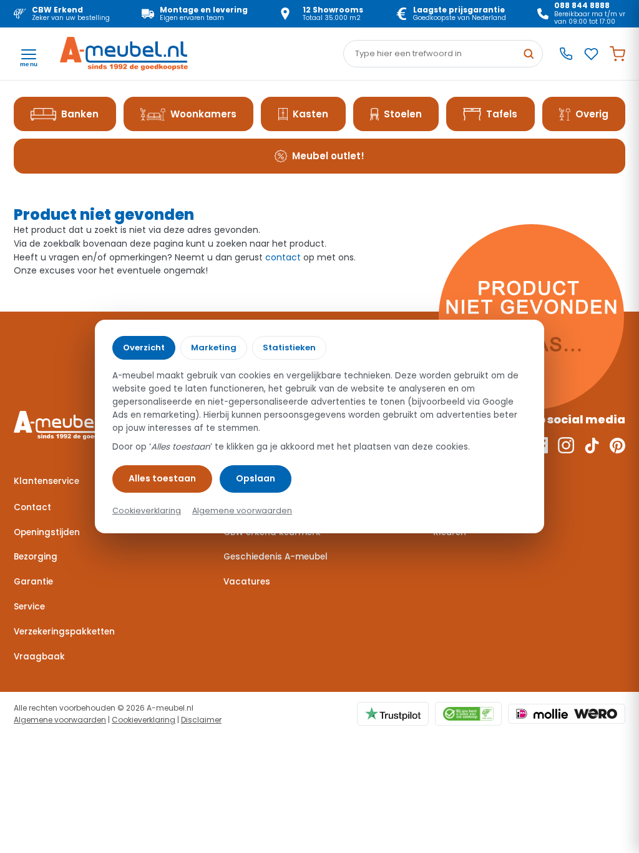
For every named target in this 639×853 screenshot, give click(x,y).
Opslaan (255, 478)
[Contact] (566, 54)
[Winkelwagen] (617, 54)
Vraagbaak (39, 657)
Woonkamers (203, 114)
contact (283, 257)
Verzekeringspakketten (64, 632)
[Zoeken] (528, 53)
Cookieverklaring (143, 719)
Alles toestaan (162, 478)
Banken (80, 114)
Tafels (501, 114)
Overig (591, 114)
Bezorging (35, 557)
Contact (32, 507)
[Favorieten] (591, 54)
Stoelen (403, 114)
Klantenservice (46, 481)
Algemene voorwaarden (60, 719)
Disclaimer (201, 719)
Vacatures (246, 582)
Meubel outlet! (328, 155)
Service (29, 607)
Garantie (33, 582)
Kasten (310, 114)
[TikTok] (592, 445)
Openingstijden (47, 532)
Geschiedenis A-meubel (275, 557)
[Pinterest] (617, 445)
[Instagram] (566, 445)
